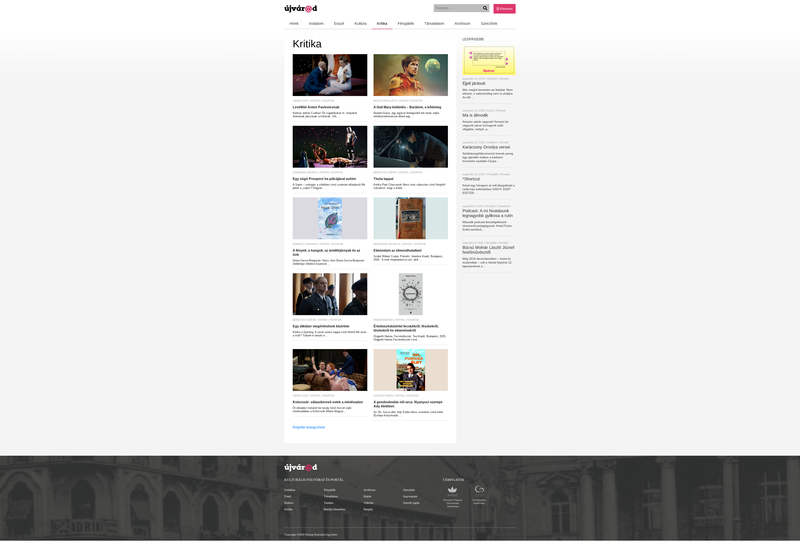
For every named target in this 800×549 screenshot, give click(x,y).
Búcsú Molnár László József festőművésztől (488, 250)
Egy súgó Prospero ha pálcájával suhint (324, 179)
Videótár (369, 502)
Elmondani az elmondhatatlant (397, 250)
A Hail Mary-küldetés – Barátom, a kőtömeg (407, 107)
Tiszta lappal (383, 179)
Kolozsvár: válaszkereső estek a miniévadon (328, 402)
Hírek (294, 23)
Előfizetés (505, 8)
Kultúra (360, 23)
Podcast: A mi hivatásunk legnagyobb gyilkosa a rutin (487, 213)
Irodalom (316, 23)
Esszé (339, 23)
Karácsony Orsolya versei (486, 147)
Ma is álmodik (475, 115)
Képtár (367, 496)
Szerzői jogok (411, 502)
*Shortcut (471, 179)
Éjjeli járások (473, 83)
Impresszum (410, 496)
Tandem (328, 502)
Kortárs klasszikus (334, 509)
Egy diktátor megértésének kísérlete (321, 326)
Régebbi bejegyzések (309, 427)
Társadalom (434, 23)
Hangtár (368, 509)
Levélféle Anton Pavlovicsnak (316, 107)
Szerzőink (489, 23)
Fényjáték (406, 23)
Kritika (382, 23)
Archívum (462, 23)
